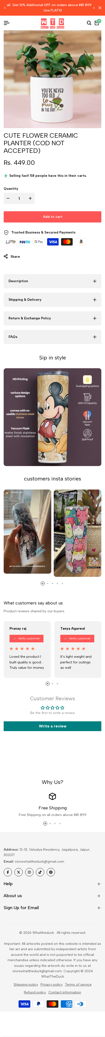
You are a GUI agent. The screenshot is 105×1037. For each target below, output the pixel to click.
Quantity (11, 189)
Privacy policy (52, 984)
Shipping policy (26, 984)
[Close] (98, 7)
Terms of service (78, 984)
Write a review (52, 726)
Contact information (64, 992)
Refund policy (35, 992)
